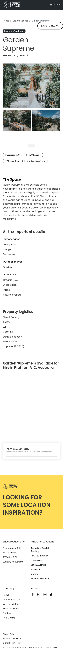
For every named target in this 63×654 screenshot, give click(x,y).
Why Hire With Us (11, 599)
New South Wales (39, 555)
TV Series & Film (11, 557)
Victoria (35, 574)
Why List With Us (11, 604)
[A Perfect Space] (10, 4)
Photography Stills (12, 548)
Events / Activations (13, 561)
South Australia (38, 564)
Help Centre (9, 617)
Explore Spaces (20, 20)
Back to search (50, 25)
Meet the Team (11, 608)
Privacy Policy (9, 634)
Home (6, 20)
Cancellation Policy (12, 643)
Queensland (37, 560)
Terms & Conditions (12, 638)
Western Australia (40, 578)
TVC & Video (9, 552)
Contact (7, 613)
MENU (56, 4)
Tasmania (36, 569)
